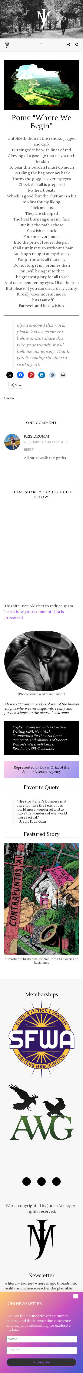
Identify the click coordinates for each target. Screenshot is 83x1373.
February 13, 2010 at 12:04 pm (46, 442)
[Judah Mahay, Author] (41, 19)
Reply (29, 450)
